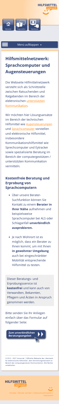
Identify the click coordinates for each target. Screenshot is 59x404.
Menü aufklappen (28, 44)
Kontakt (13, 393)
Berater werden (25, 393)
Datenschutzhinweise (43, 393)
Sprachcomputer (23, 129)
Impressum (48, 395)
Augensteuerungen (39, 124)
